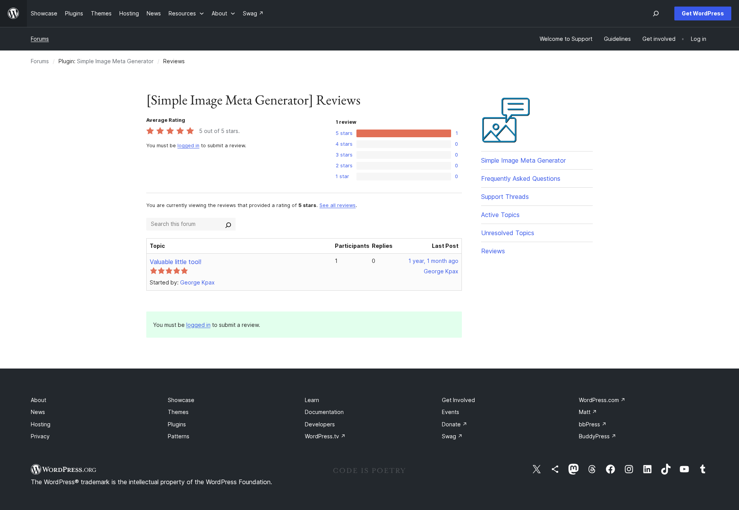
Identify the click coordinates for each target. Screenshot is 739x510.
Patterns (178, 436)
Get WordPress (703, 13)
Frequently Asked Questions (520, 178)
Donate (454, 424)
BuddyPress (597, 436)
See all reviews (337, 205)
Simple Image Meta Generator (115, 61)
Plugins (177, 424)
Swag (452, 436)
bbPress (593, 424)
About (38, 400)
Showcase (181, 400)
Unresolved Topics (507, 233)
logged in (188, 145)
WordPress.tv (325, 436)
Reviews (493, 251)
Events (450, 412)
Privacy (40, 436)
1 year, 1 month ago (433, 261)
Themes (178, 412)
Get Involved (458, 400)
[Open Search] (656, 13)
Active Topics (500, 215)
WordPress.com (602, 400)
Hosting (40, 424)
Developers (320, 424)
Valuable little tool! (175, 262)
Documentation (324, 412)
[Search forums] (228, 224)
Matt (588, 412)
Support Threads (505, 196)
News (38, 412)
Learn (312, 400)
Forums (40, 38)
